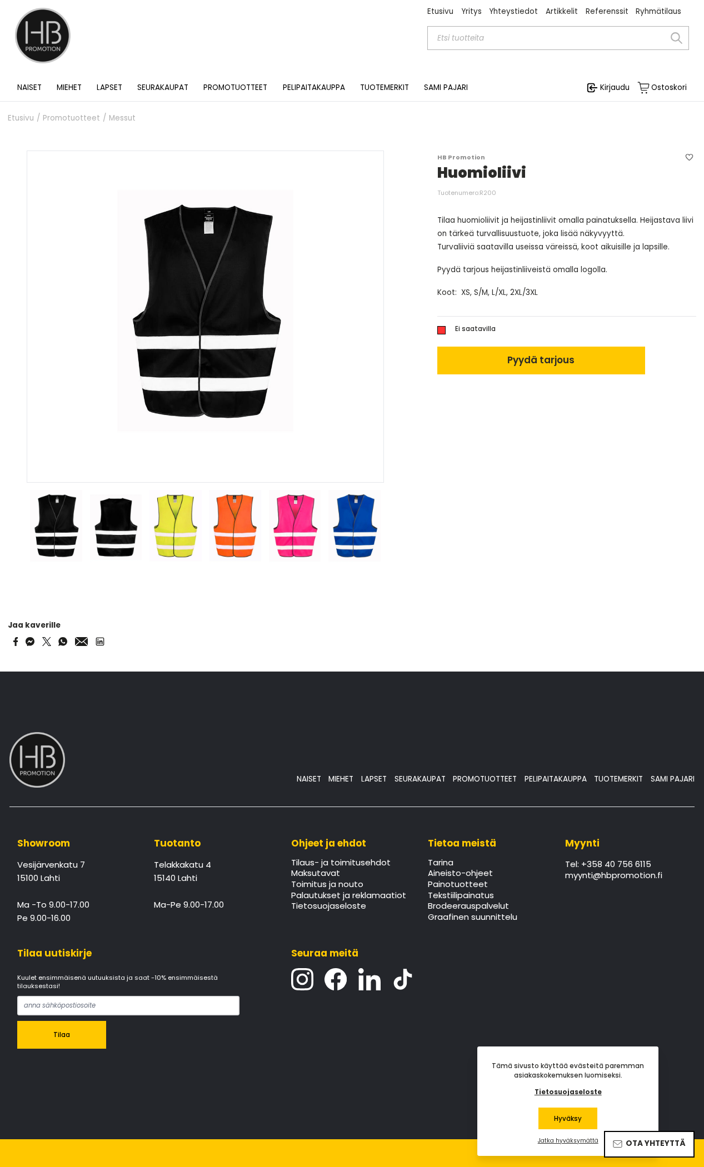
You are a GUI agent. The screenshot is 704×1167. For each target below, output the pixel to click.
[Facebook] (335, 979)
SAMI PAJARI (446, 87)
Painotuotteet (458, 885)
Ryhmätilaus (658, 11)
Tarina (440, 863)
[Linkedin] (369, 979)
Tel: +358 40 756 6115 (608, 865)
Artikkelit (562, 11)
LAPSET (374, 779)
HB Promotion (461, 157)
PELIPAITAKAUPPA (556, 779)
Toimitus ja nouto (327, 885)
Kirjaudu (615, 87)
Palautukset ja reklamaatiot (348, 896)
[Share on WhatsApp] (62, 641)
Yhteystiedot (513, 11)
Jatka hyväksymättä (568, 1141)
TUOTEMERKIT (618, 779)
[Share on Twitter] (46, 641)
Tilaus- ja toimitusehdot (341, 863)
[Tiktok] (403, 979)
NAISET (309, 779)
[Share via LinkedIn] (100, 641)
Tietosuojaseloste (328, 906)
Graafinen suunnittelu (472, 918)
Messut (122, 118)
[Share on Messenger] (30, 641)
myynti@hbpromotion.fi (613, 876)
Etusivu (440, 11)
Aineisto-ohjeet (460, 874)
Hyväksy (568, 1118)
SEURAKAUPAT (162, 87)
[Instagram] (302, 979)
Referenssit (607, 11)
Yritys (471, 11)
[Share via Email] (81, 641)
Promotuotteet (71, 118)
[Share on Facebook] (15, 641)
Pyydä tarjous (541, 360)
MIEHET (340, 779)
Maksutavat (315, 874)
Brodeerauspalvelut (468, 906)
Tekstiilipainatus (461, 896)
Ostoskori (669, 87)
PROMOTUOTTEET (485, 779)
